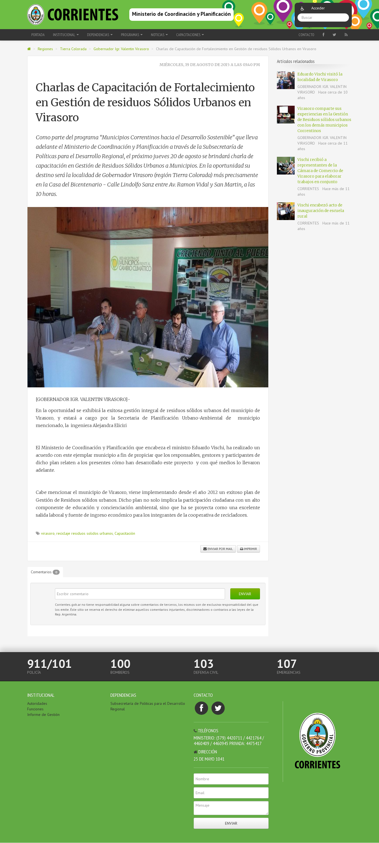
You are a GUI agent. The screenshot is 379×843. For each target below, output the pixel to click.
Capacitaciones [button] (188, 34)
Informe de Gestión (43, 714)
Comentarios (44, 571)
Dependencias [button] (98, 34)
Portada (38, 34)
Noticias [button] (158, 34)
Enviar (245, 593)
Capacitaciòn (125, 533)
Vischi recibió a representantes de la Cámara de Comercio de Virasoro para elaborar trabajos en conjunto (320, 170)
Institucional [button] (64, 34)
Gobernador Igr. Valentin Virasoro (121, 48)
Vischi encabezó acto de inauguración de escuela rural (320, 211)
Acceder (318, 8)
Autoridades (37, 703)
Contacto (306, 34)
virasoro (48, 533)
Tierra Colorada (73, 48)
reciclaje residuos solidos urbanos (84, 533)
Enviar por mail (220, 549)
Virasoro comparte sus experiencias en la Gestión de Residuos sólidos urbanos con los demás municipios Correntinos (324, 119)
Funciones (35, 708)
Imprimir (250, 549)
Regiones (45, 48)
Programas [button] (130, 34)
